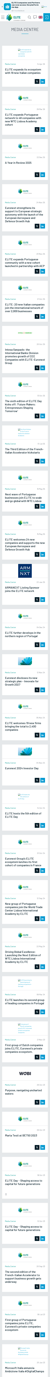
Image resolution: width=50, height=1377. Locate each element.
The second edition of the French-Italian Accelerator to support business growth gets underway (23, 1276)
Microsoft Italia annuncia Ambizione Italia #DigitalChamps (24, 1369)
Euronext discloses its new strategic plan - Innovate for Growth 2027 (22, 681)
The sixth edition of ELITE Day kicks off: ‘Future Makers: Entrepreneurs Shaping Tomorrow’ (23, 406)
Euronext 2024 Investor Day (22, 768)
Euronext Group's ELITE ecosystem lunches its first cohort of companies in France (23, 862)
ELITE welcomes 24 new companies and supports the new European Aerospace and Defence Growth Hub (25, 544)
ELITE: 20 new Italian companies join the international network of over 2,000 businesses (25, 308)
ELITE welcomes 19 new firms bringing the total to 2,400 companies (23, 726)
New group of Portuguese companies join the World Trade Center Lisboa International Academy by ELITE (24, 908)
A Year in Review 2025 (18, 162)
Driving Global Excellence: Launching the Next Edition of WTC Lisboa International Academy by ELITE (23, 956)
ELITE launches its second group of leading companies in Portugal (24, 1001)
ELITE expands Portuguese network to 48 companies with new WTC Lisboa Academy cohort (23, 119)
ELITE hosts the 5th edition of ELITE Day (23, 815)
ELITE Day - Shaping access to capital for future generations (23, 1228)
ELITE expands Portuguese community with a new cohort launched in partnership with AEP (25, 263)
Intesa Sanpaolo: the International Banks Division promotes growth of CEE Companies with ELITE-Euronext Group (25, 356)
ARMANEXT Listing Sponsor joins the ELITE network (22, 589)
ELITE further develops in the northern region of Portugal (23, 634)
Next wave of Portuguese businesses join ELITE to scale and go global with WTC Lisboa (23, 498)
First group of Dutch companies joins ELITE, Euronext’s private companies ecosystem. (24, 1048)
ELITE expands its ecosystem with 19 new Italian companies (23, 71)
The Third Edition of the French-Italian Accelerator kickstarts (24, 450)
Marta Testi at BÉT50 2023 (21, 1135)
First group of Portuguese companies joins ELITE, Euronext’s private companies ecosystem (23, 1324)
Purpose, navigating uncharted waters (23, 1091)
